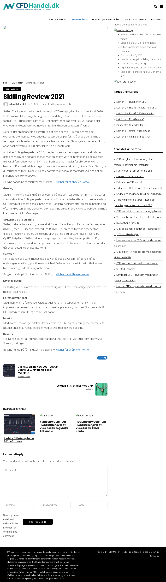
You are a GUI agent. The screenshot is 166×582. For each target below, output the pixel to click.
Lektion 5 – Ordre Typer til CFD (133, 130)
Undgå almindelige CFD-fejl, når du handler (139, 193)
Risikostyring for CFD (127, 223)
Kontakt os (157, 19)
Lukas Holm (15, 104)
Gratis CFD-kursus (134, 19)
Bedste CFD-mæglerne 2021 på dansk (19, 440)
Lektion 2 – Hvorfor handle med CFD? (136, 107)
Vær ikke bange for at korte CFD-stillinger (138, 217)
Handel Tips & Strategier (105, 19)
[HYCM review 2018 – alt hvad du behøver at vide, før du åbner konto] (91, 416)
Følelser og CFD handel (129, 182)
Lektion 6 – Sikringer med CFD (133, 136)
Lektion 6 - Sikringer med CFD (75, 387)
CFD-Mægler (78, 19)
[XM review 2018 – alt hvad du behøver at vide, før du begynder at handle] (55, 416)
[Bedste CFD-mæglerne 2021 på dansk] (19, 424)
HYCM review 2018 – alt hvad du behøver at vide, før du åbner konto (91, 426)
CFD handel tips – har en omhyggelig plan (139, 211)
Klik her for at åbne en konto (72, 182)
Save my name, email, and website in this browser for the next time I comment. (11, 525)
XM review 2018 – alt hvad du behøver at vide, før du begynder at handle (54, 426)
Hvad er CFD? (56, 19)
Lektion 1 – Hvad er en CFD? (132, 101)
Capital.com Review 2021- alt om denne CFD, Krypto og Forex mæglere (38, 371)
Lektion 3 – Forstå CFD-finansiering (135, 113)
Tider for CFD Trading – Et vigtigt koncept (139, 188)
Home (6, 83)
